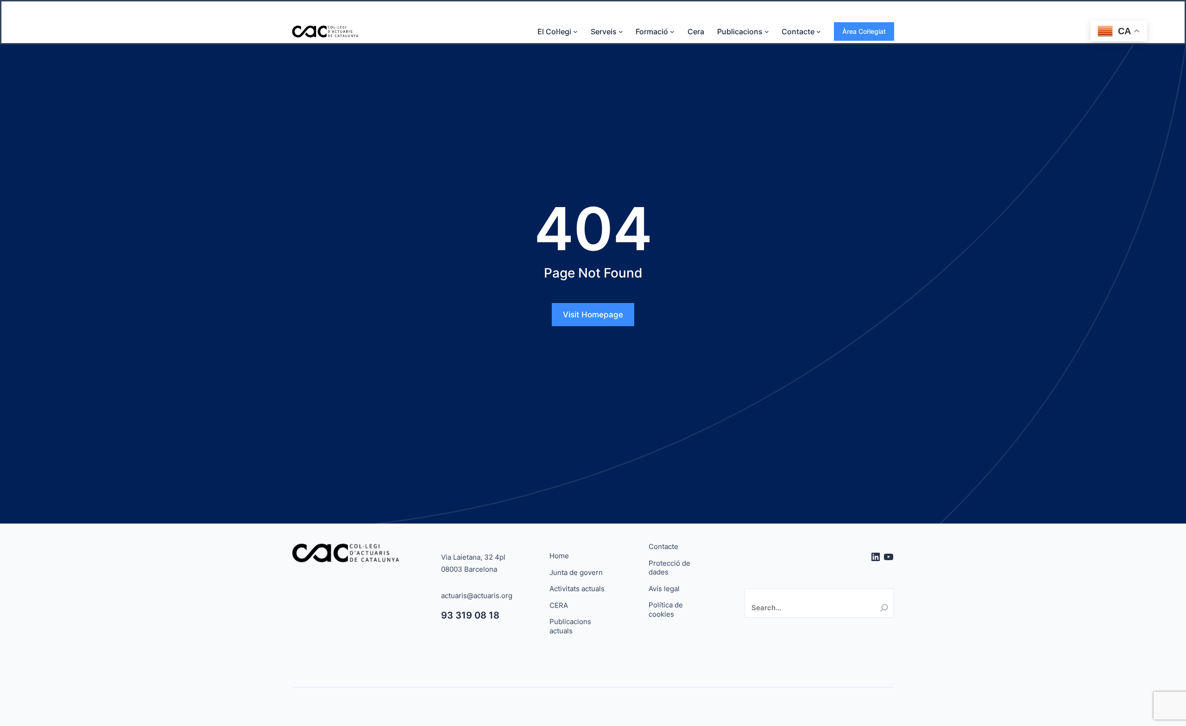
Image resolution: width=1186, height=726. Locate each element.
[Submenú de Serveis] (620, 31)
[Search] (884, 607)
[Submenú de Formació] (672, 31)
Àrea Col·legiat (864, 31)
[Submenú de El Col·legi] (575, 31)
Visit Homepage (593, 314)
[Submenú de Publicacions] (766, 31)
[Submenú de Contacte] (818, 31)
